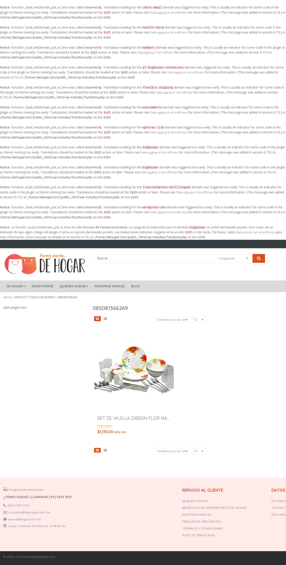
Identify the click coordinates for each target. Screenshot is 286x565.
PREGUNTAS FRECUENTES (201, 521)
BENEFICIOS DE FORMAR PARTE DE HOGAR (214, 508)
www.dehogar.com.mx (24, 519)
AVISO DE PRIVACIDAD (198, 535)
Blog (135, 286)
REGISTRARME (42, 286)
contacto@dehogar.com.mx (29, 512)
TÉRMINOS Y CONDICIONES (202, 528)
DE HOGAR (15, 286)
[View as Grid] (97, 318)
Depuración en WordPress (255, 232)
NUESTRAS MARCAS (110, 286)
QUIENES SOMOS (73, 286)
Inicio (7, 297)
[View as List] (105, 318)
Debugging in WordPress (168, 12)
